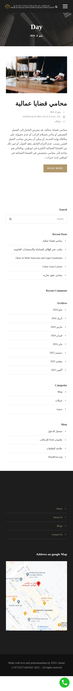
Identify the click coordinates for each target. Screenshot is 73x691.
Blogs (59, 526)
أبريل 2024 (57, 318)
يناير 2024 (57, 344)
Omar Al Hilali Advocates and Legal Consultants (39, 258)
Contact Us (57, 534)
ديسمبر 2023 (56, 352)
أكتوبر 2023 (56, 370)
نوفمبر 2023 (56, 361)
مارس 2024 (56, 327)
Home (59, 508)
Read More (55, 168)
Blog (60, 392)
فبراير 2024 (56, 335)
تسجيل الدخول (55, 431)
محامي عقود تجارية (52, 275)
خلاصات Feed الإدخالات (51, 440)
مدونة (59, 409)
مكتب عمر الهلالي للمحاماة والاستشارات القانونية (38, 249)
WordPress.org (55, 457)
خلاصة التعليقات (54, 448)
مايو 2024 (57, 309)
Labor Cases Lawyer (52, 266)
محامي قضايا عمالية (41, 103)
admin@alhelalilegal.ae (42, 116)
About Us (57, 517)
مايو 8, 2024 (55, 112)
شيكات (57, 121)
